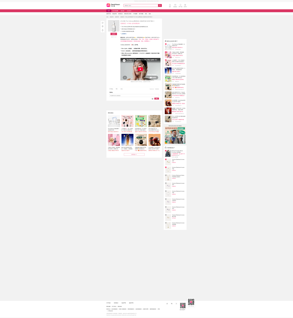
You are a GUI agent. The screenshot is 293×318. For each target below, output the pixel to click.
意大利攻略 (115, 11)
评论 (157, 98)
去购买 (114, 34)
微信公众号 (172, 303)
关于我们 (108, 303)
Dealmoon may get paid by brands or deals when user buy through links (121, 315)
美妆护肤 (112, 16)
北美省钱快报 (114, 309)
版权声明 (131, 303)
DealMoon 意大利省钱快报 (113, 5)
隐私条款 (120, 306)
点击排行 (129, 11)
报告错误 (157, 89)
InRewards (110, 311)
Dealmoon (152, 89)
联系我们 (116, 303)
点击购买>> (124, 33)
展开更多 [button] (133, 154)
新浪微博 (167, 303)
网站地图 (108, 306)
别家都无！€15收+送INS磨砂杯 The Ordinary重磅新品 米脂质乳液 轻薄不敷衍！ (136, 16)
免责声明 (124, 303)
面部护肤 (117, 16)
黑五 (159, 309)
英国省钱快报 (131, 309)
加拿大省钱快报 (122, 309)
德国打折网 (145, 309)
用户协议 (114, 306)
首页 (109, 11)
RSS (176, 303)
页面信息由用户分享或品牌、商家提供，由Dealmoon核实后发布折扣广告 (121, 313)
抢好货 (122, 11)
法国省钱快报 (138, 309)
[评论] (103, 23)
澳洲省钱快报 (153, 309)
